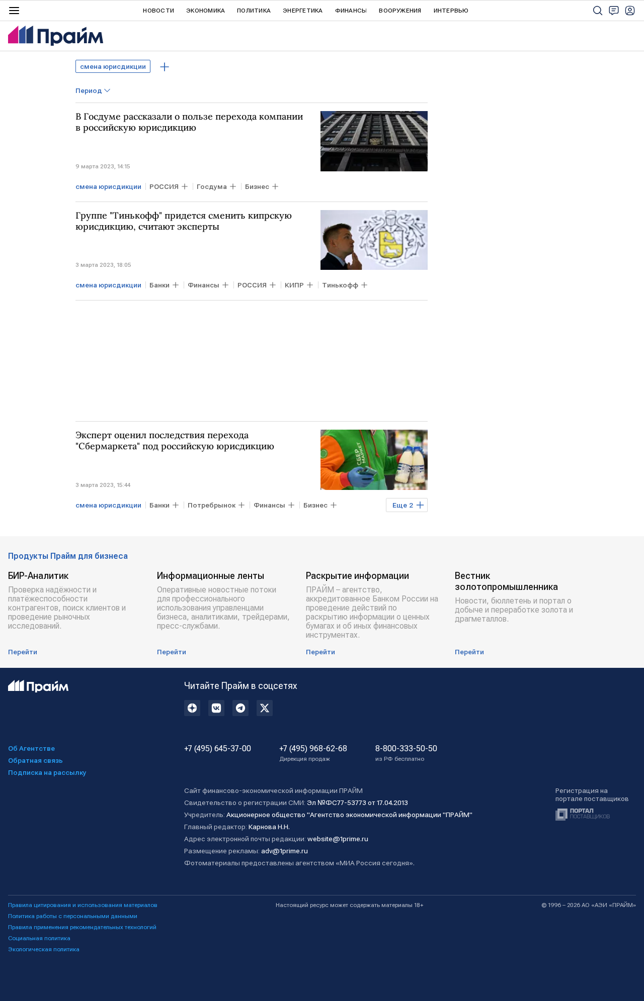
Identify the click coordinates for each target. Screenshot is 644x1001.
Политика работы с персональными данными (72, 916)
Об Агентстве (31, 748)
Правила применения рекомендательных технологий (82, 927)
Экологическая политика (43, 949)
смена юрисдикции (113, 66)
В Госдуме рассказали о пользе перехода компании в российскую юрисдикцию (189, 122)
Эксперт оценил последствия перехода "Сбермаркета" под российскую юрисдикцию (174, 441)
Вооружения (400, 10)
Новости (158, 10)
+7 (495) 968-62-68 (313, 753)
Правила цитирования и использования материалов (82, 905)
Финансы (351, 10)
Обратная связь (35, 760)
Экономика (205, 10)
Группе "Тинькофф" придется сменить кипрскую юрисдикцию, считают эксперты (183, 221)
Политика (254, 10)
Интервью (451, 10)
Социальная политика (39, 938)
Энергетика (303, 10)
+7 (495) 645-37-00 (217, 748)
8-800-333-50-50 (406, 753)
